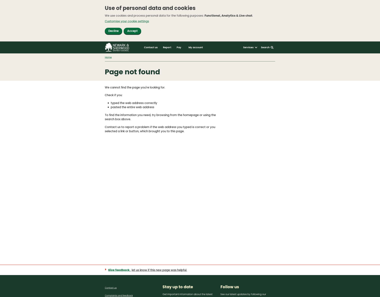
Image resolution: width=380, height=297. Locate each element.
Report (167, 47)
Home (108, 57)
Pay (179, 47)
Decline (113, 31)
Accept (132, 31)
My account (196, 47)
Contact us (151, 47)
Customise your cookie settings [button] (127, 21)
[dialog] (190, 21)
